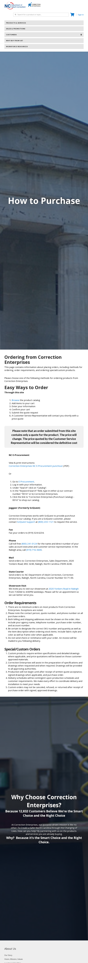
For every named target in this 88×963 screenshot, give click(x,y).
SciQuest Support (26, 521)
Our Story (8, 955)
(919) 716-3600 (34, 549)
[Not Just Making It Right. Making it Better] (34, 4)
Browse (15, 400)
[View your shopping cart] (72, 14)
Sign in (81, 14)
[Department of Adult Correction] (16, 6)
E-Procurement (26, 481)
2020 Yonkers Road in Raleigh (64, 588)
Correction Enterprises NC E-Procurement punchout (36, 465)
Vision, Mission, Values (13, 959)
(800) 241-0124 (29, 543)
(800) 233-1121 (46, 521)
